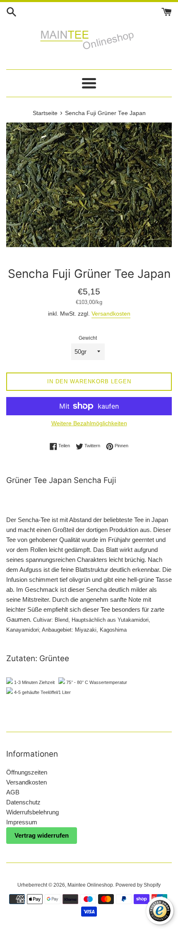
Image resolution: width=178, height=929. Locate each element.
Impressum (21, 822)
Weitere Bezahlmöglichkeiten (89, 423)
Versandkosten (110, 313)
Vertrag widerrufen (41, 835)
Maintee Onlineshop (90, 885)
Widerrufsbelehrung (32, 812)
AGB (12, 792)
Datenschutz (23, 802)
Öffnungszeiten (26, 772)
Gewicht (88, 338)
